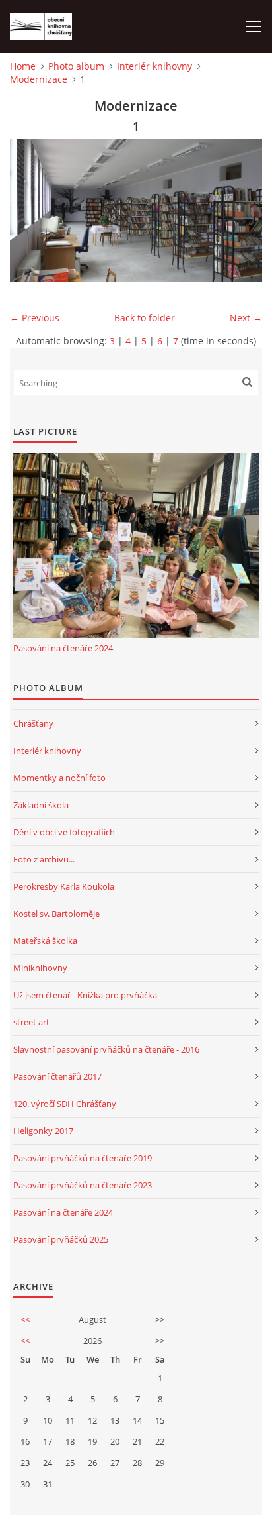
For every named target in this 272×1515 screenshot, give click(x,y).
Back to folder (144, 317)
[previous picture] (31, 210)
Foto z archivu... (44, 859)
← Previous (34, 317)
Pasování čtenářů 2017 (57, 1076)
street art (31, 1022)
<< (25, 1320)
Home (23, 66)
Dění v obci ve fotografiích (64, 832)
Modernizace (38, 79)
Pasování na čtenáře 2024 (63, 648)
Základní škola (41, 805)
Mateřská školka (45, 941)
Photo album (76, 66)
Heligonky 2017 (43, 1131)
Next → (246, 317)
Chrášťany (33, 723)
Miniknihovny (40, 968)
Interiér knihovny (154, 66)
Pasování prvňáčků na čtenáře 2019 (82, 1158)
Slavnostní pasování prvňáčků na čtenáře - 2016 (106, 1049)
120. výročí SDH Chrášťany (64, 1104)
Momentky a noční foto (59, 778)
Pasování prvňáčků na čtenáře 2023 (82, 1185)
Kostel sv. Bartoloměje (56, 913)
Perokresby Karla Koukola (63, 886)
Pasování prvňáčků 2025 (60, 1239)
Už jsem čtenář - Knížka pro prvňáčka (85, 995)
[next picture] (240, 210)
